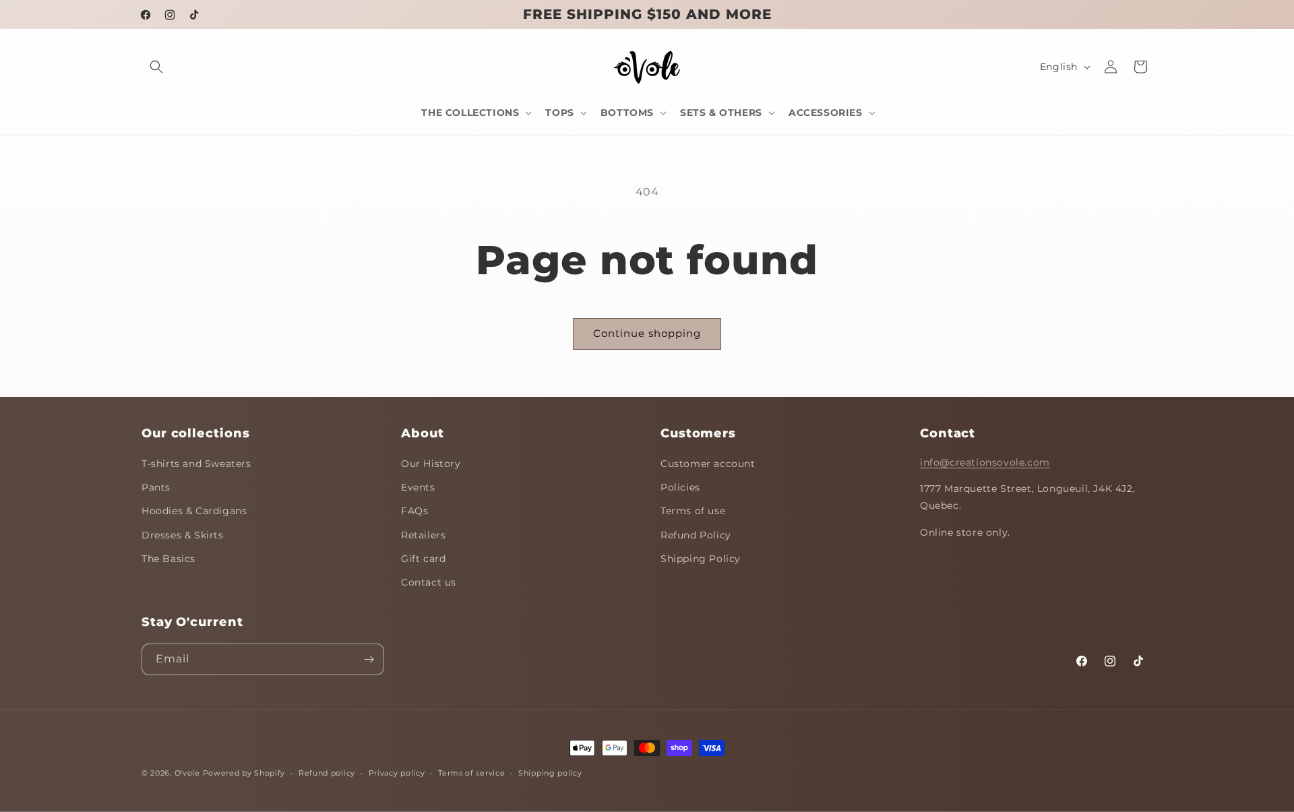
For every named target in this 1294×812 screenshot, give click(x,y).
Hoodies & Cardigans (194, 511)
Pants (156, 488)
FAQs (414, 511)
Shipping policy (550, 772)
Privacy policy (397, 772)
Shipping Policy (700, 559)
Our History (431, 464)
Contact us (428, 583)
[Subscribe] (368, 659)
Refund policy (327, 772)
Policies (680, 488)
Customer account (708, 464)
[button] (156, 67)
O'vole (187, 773)
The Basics (168, 559)
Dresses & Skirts (183, 535)
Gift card (423, 559)
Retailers (423, 535)
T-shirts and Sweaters (196, 464)
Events (418, 488)
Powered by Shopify (244, 773)
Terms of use (692, 511)
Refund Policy (695, 535)
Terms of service (471, 772)
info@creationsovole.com (985, 463)
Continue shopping (647, 333)
